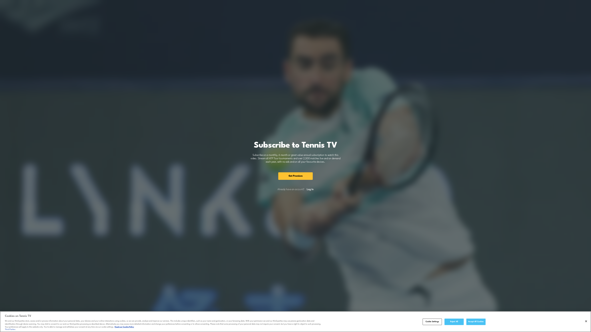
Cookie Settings (432, 322)
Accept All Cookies (476, 322)
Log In (310, 189)
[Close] (586, 321)
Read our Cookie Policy (124, 327)
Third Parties (10, 329)
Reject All (454, 322)
